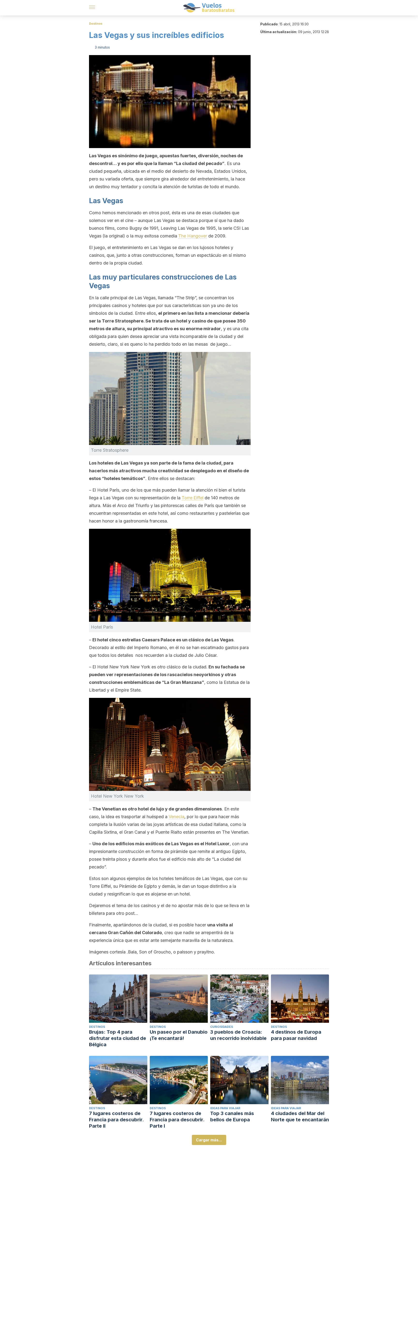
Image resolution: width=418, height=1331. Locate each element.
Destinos (95, 23)
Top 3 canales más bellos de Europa (232, 1116)
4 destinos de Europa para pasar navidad (296, 1035)
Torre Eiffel (192, 497)
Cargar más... (209, 1140)
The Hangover (192, 235)
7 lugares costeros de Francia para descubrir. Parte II (116, 1119)
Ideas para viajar (225, 1108)
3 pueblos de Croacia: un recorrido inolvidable (238, 1035)
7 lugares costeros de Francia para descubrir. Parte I (177, 1119)
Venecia (176, 816)
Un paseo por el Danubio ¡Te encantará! (179, 1035)
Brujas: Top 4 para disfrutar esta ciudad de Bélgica (117, 1038)
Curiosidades (221, 1027)
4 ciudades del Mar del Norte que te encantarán (300, 1116)
